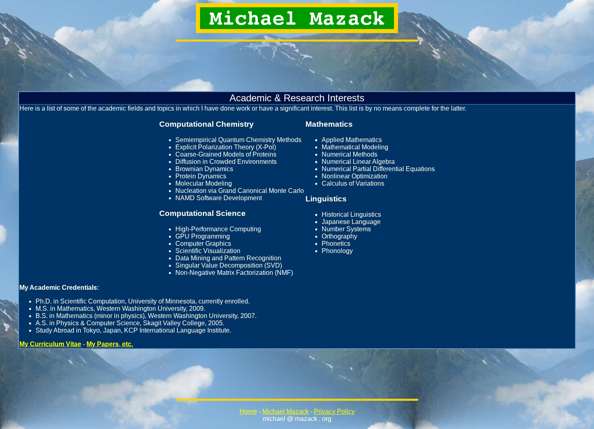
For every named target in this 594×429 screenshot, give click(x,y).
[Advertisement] (297, 66)
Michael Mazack (285, 411)
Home (248, 411)
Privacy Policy (334, 411)
